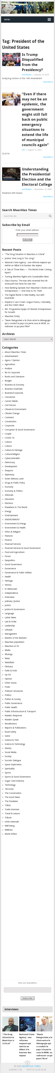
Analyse (8, 368)
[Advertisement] (28, 27)
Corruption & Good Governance (20, 429)
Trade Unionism (12, 809)
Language (9, 613)
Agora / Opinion (12, 360)
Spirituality (10, 768)
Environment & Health (15, 527)
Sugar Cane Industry (14, 781)
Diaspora (9, 470)
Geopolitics (10, 560)
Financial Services (13, 544)
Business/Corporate (14, 393)
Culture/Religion (12, 454)
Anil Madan (27, 74)
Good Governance (13, 564)
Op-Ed (8, 674)
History (8, 585)
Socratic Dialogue (13, 760)
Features (9, 536)
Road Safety (10, 732)
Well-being (10, 826)
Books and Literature (14, 376)
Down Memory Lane (14, 478)
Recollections (11, 723)
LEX (23, 150)
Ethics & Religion (12, 532)
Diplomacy (9, 474)
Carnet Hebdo (11, 401)
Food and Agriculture (14, 552)
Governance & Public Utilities (18, 572)
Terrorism (9, 789)
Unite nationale (12, 821)
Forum (8, 556)
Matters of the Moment (16, 638)
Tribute (8, 817)
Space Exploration (13, 764)
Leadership (10, 625)
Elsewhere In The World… (17, 507)
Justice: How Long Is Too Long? (20, 258)
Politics (8, 695)
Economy (9, 487)
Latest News (10, 617)
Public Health (11, 707)
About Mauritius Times (15, 352)
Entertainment (11, 515)
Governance (10, 568)
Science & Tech (12, 740)
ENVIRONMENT (12, 519)
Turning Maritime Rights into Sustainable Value (27, 276)
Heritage (9, 581)
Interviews (9, 597)
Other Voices (10, 683)
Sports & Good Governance (18, 777)
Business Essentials (13, 389)
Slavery (8, 748)
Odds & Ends (11, 670)
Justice (8, 605)
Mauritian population (14, 642)
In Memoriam (11, 589)
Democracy (10, 462)
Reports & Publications (15, 728)
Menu (7, 19)
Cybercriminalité (12, 458)
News (7, 658)
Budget (8, 380)
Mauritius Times (31, 1066)
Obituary (9, 666)
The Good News (12, 797)
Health (8, 576)
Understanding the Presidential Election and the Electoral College (37, 177)
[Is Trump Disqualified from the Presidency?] (11, 59)
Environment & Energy (15, 523)
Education (9, 499)
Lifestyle (8, 630)
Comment (9, 417)
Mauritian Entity (12, 316)
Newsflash (9, 662)
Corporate (9, 425)
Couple (8, 434)
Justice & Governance (15, 609)
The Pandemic (11, 801)
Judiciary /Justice (12, 601)
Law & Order (10, 621)
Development (11, 466)
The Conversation (13, 793)
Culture (8, 442)
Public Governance (13, 703)
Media (7, 650)
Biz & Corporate (12, 372)
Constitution (10, 421)
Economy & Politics (14, 491)
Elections (9, 503)
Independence (11, 593)
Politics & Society (13, 699)
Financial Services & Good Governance (22, 548)
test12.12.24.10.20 (36, 1069)
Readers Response (13, 715)
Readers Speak (11, 719)
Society (8, 756)
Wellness (9, 830)
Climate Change (12, 413)
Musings (9, 654)
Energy (8, 511)
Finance (8, 540)
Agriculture (10, 364)
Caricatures (10, 397)
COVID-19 (9, 438)
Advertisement (11, 356)
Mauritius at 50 (12, 646)
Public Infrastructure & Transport (20, 711)
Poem (7, 687)
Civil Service (10, 405)
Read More (48, 82)
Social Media (10, 752)
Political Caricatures (14, 691)
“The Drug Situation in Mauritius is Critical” (25, 254)
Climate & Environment (15, 409)
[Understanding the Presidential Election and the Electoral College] (11, 174)
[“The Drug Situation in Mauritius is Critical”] (10, 1024)
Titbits (8, 805)
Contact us (15, 1069)
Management (11, 634)
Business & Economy (14, 385)
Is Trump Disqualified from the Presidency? (32, 62)
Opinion (8, 679)
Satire (7, 736)
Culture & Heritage (13, 450)
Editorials (9, 495)
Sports (8, 772)
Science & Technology (15, 744)
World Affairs (11, 834)
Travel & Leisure (12, 813)
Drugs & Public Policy (15, 483)
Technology (10, 785)
